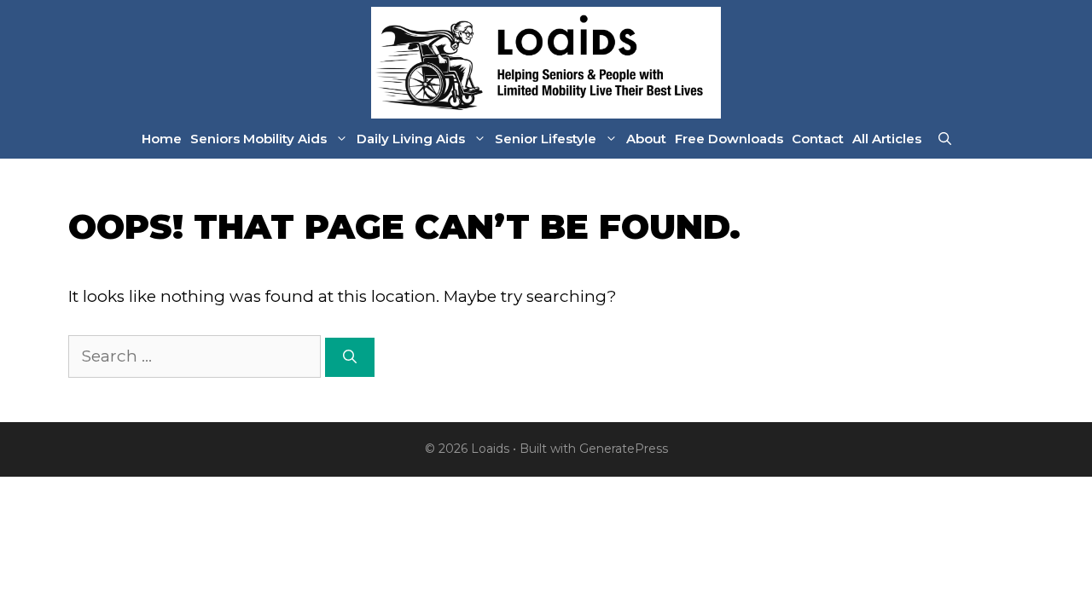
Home (162, 138)
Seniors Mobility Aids (258, 138)
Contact (818, 138)
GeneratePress (623, 448)
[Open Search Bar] (945, 139)
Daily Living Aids (411, 138)
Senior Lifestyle (545, 138)
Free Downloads (729, 138)
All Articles (886, 138)
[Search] (350, 357)
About (646, 138)
